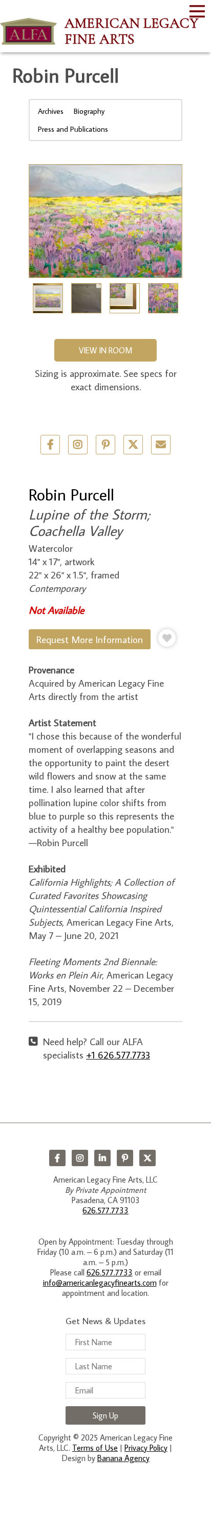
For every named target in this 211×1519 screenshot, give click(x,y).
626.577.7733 (105, 1210)
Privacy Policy (145, 1448)
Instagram (80, 1158)
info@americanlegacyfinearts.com (100, 1282)
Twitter (133, 444)
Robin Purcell (71, 494)
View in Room (105, 350)
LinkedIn (102, 1158)
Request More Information (89, 639)
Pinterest (125, 1158)
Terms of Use (95, 1448)
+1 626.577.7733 (118, 1054)
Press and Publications (73, 129)
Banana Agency (123, 1458)
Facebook (57, 1158)
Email (161, 444)
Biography (89, 111)
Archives (51, 111)
